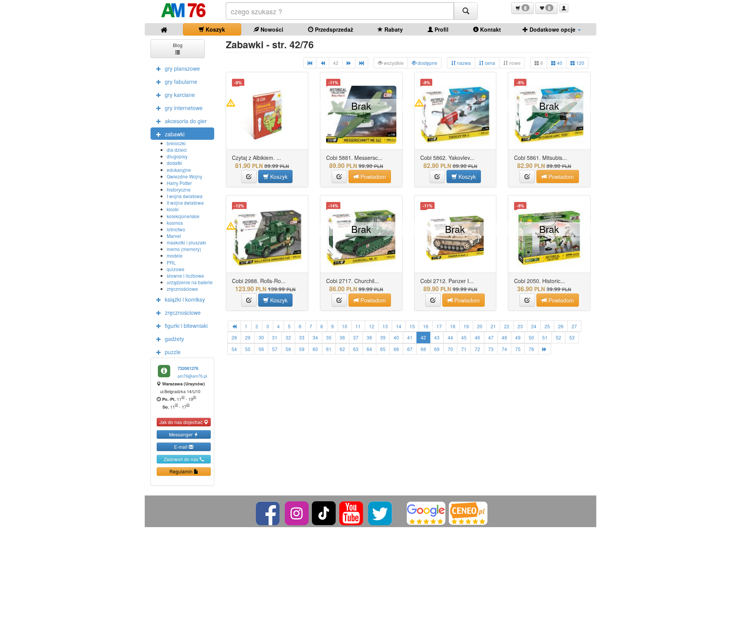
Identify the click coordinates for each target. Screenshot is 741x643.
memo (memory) (184, 249)
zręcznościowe (182, 288)
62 (342, 349)
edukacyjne (179, 169)
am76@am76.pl (192, 376)
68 (423, 349)
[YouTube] (351, 512)
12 (371, 326)
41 (410, 337)
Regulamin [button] (181, 471)
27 (574, 326)
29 (247, 337)
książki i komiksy (185, 299)
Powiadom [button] (372, 176)
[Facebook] (268, 512)
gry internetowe (184, 108)
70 (450, 349)
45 (464, 337)
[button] (522, 8)
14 (398, 326)
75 (518, 349)
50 (531, 337)
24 (533, 326)
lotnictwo (176, 229)
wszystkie (393, 62)
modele (175, 255)
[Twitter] (380, 512)
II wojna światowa (185, 202)
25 (547, 326)
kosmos (175, 222)
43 (437, 337)
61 (329, 349)
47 (491, 337)
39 (383, 337)
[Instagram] (297, 512)
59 (302, 349)
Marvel (174, 235)
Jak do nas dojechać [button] (181, 422)
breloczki (176, 143)
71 (464, 349)
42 (423, 337)
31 (274, 337)
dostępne (426, 62)
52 (558, 337)
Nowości (271, 29)
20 (479, 326)
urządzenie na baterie (190, 282)
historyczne (179, 189)
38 (369, 337)
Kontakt (490, 29)
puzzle (173, 352)
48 (504, 337)
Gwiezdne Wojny (184, 176)
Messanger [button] (181, 434)
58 (288, 349)
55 (247, 349)
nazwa (463, 62)
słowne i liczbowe (185, 275)
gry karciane (180, 94)
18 (452, 326)
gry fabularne (181, 81)
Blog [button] (178, 45)
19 (466, 326)
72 (477, 349)
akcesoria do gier (186, 121)
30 (261, 337)
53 (572, 337)
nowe (514, 62)
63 (356, 349)
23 (520, 326)
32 (288, 337)
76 (531, 349)
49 (518, 337)
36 (342, 337)
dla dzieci (177, 149)
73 (491, 349)
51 (545, 337)
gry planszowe (182, 68)
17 (439, 326)
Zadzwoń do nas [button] (182, 459)
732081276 (188, 368)
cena (489, 62)
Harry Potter (179, 183)
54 (234, 349)
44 (450, 337)
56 (261, 349)
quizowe (175, 269)
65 (383, 349)
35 (329, 337)
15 (412, 326)
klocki (173, 209)
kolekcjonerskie (183, 216)
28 (234, 337)
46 (477, 337)
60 (315, 349)
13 (385, 326)
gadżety (174, 339)
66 (396, 349)
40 (559, 62)
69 (437, 349)
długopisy (177, 156)
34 (315, 337)
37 (356, 337)
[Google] (426, 512)
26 (560, 326)
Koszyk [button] (278, 176)
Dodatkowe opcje (552, 29)
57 (274, 349)
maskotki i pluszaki (186, 242)
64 (369, 349)
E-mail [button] (181, 446)
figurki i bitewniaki (186, 325)
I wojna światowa (185, 196)
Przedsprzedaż (333, 29)
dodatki (174, 162)
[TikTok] (324, 512)
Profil (440, 29)
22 (506, 326)
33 (302, 337)
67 (410, 349)
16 (425, 326)
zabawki (174, 134)
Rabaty (393, 29)
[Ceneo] (468, 512)
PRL (171, 262)
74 (504, 349)
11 (358, 326)
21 (493, 326)
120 (579, 62)
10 (344, 326)
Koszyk (214, 29)
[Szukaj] (466, 11)
